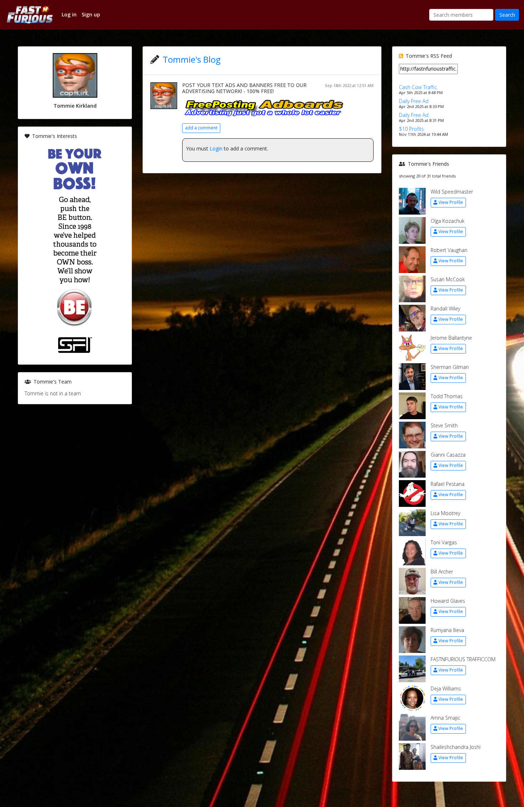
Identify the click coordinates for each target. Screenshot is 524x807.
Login (216, 148)
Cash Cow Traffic (418, 87)
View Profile (450, 202)
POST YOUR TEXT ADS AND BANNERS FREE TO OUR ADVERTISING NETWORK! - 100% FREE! (244, 88)
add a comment (201, 128)
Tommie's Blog (192, 59)
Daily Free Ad (413, 101)
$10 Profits (411, 128)
